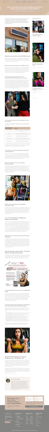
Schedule (25, 1)
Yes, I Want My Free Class (34, 406)
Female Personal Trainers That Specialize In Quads (38, 89)
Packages (34, 1)
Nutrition (27, 420)
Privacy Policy (27, 423)
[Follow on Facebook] (5, 422)
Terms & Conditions (31, 423)
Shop (21, 1)
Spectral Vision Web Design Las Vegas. (31, 430)
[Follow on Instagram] (7, 422)
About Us (17, 1)
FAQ (26, 421)
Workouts (29, 1)
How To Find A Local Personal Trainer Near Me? (37, 64)
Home (14, 1)
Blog (31, 420)
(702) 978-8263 (45, 1)
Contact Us (31, 421)
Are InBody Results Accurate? (9, 297)
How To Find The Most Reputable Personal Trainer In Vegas (37, 35)
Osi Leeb (34, 37)
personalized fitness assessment (9, 154)
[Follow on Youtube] (9, 422)
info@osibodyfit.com (19, 422)
